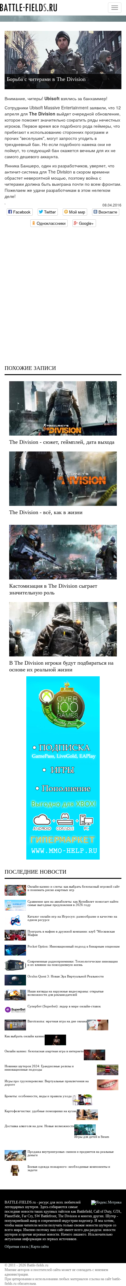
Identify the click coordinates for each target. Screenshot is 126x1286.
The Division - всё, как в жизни (46, 512)
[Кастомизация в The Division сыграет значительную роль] (63, 552)
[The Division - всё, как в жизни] (63, 478)
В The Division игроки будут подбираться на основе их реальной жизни (61, 666)
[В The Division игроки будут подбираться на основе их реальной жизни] (63, 629)
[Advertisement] (63, 296)
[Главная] (28, 7)
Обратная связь (16, 1246)
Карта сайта (40, 1246)
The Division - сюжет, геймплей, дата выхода (61, 442)
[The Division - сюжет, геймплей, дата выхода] (63, 408)
